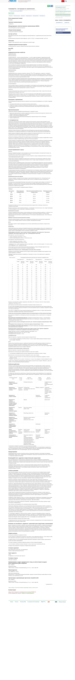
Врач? (63, 1)
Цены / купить (11, 13)
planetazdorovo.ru (59, 22)
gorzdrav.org (67, 22)
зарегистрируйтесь (30, 593)
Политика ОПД (23, 601)
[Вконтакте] (52, 6)
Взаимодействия (36, 15)
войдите (23, 593)
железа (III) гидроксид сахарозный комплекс (63, 11)
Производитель (42, 15)
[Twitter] (50, 6)
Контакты (16, 601)
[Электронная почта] (48, 6)
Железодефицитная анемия (60, 7)
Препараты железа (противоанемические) (63, 14)
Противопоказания (17, 15)
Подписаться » (60, 32)
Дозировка (23, 15)
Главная (11, 601)
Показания (10, 15)
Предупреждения (29, 15)
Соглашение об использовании (23, 1)
